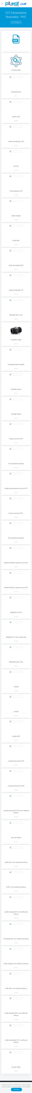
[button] (2, 3)
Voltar (17, 22)
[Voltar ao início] (16, 3)
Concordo (16, 1089)
